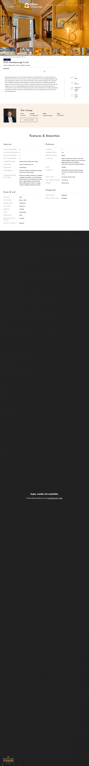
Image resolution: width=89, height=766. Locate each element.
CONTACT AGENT (29, 119)
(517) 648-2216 (34, 115)
